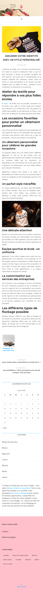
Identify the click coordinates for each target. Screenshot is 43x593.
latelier (6, 103)
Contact (5, 531)
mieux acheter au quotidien (19, 488)
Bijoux (5, 448)
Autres (4, 477)
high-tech (6, 454)
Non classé (7, 564)
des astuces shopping (19, 493)
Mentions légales (9, 537)
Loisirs (5, 459)
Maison (5, 465)
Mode (4, 471)
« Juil (4, 428)
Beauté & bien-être (10, 442)
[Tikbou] (21, 7)
